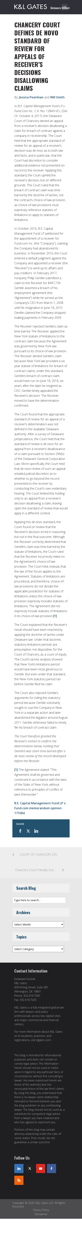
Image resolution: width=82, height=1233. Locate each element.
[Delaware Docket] (42, 6)
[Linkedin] (18, 1168)
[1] (55, 616)
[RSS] (18, 1180)
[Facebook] (51, 1168)
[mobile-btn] (65, 7)
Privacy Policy (41, 1210)
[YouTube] (40, 1168)
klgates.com (43, 1040)
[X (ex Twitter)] (29, 1168)
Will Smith (57, 97)
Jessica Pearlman (31, 97)
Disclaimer (41, 1214)
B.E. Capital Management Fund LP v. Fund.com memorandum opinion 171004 (40, 808)
